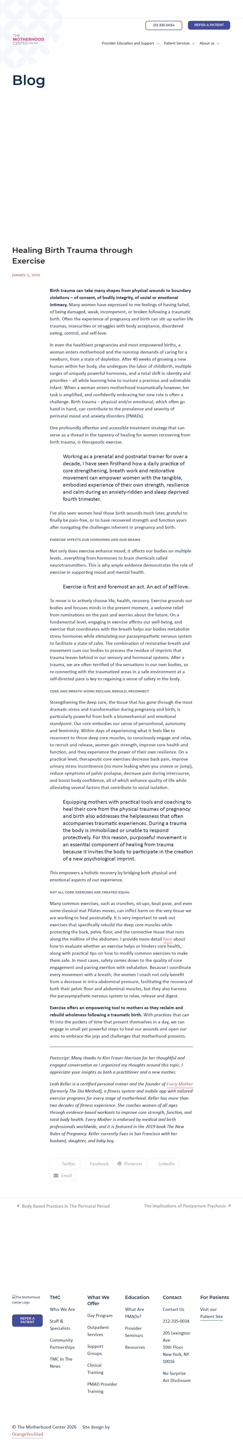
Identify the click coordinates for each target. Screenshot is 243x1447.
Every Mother (180, 1084)
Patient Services (177, 43)
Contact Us (173, 1309)
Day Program (99, 1315)
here (167, 939)
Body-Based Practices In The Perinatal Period (63, 1206)
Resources (135, 1347)
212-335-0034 (164, 25)
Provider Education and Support (128, 43)
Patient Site (211, 1316)
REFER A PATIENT (209, 25)
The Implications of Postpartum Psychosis (185, 1206)
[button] (64, 1163)
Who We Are (62, 1309)
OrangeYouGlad (27, 1434)
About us (207, 43)
